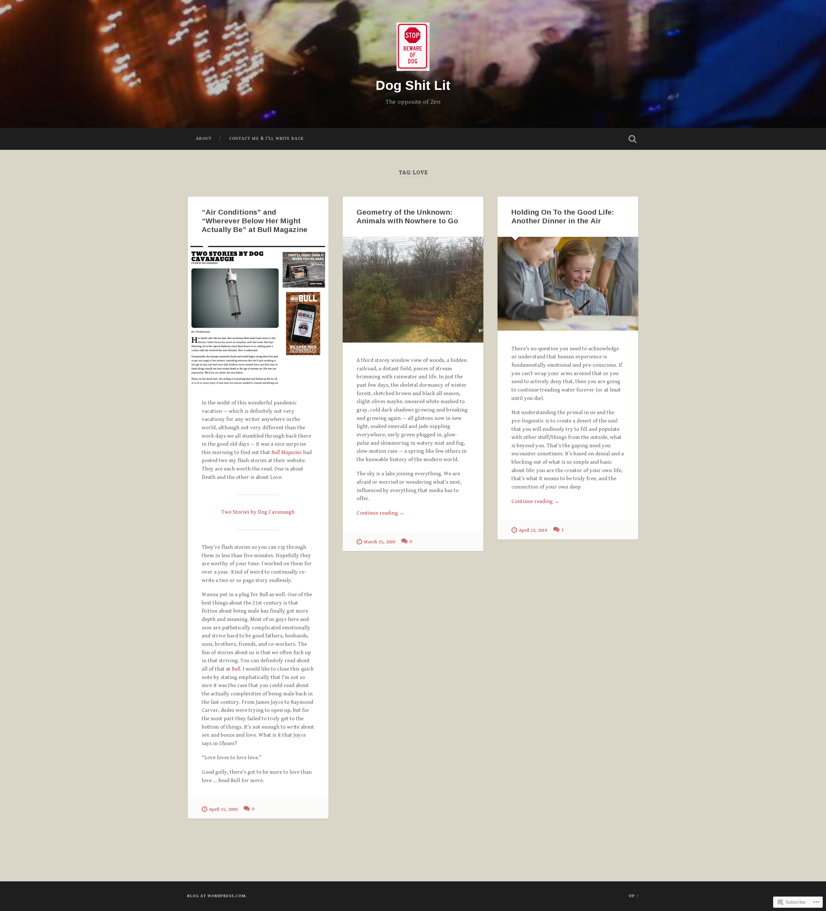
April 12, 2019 (533, 530)
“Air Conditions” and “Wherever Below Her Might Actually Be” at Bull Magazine (254, 221)
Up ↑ (634, 896)
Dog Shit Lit (413, 85)
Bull (236, 669)
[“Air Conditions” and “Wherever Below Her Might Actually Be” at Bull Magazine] (258, 315)
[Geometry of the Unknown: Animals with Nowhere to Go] (413, 289)
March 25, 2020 (379, 542)
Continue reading (381, 513)
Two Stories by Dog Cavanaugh (258, 512)
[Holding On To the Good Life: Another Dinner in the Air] (568, 284)
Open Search (632, 139)
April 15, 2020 (223, 809)
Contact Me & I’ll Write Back (266, 138)
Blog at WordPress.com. (217, 896)
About (204, 138)
